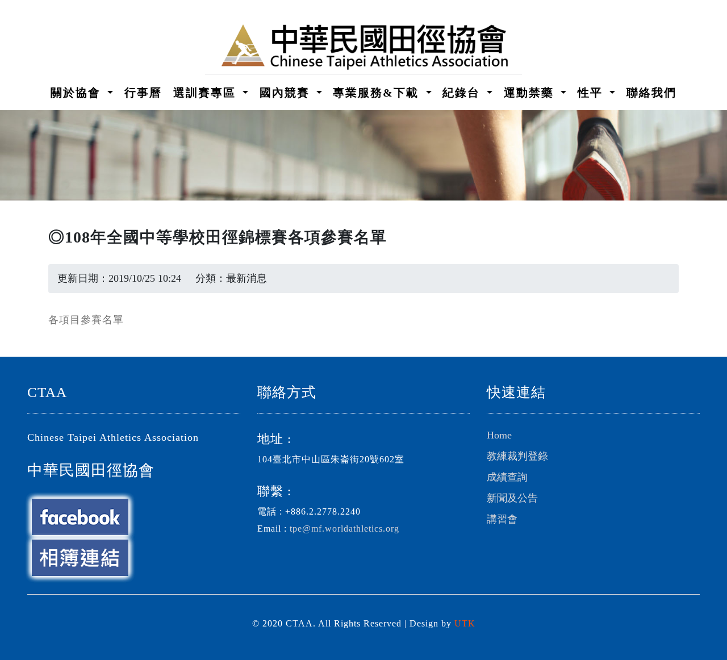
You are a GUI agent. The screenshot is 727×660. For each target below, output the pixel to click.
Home (499, 435)
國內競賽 (287, 92)
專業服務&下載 (378, 92)
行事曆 (143, 92)
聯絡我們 (651, 92)
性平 (592, 92)
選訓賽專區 (206, 92)
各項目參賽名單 (86, 319)
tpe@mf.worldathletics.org (344, 529)
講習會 (502, 519)
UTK (464, 624)
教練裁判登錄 (517, 456)
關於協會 (78, 92)
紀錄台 (463, 92)
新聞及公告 (512, 498)
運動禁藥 (531, 92)
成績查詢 (507, 477)
